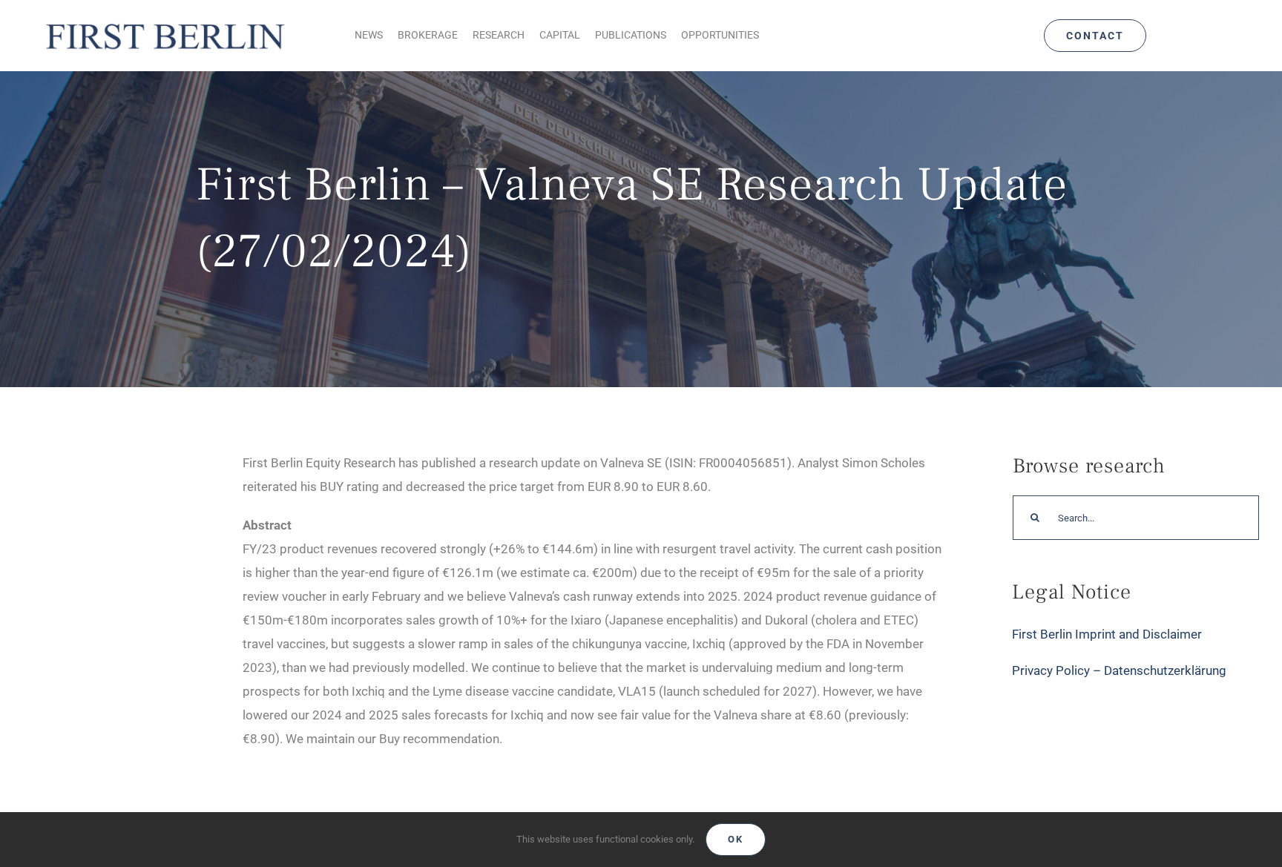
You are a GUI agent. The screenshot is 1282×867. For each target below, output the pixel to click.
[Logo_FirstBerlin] (164, 21)
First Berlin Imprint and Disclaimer (1107, 634)
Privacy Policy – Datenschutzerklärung (1119, 670)
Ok (735, 839)
